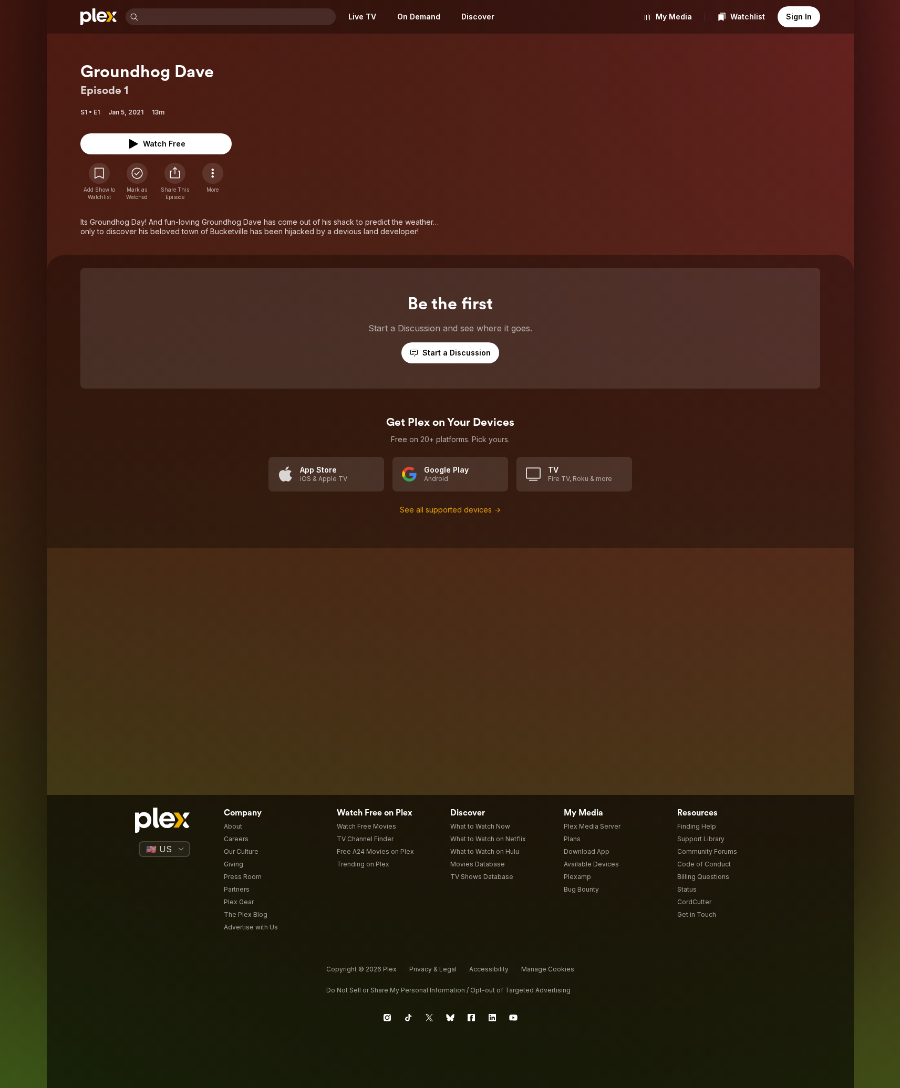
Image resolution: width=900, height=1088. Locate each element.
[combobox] (238, 16)
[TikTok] (408, 1017)
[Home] (98, 16)
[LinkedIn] (492, 1017)
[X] (429, 1017)
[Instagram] (387, 1017)
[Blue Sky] (450, 1017)
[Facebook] (471, 1017)
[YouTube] (513, 1017)
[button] (175, 182)
